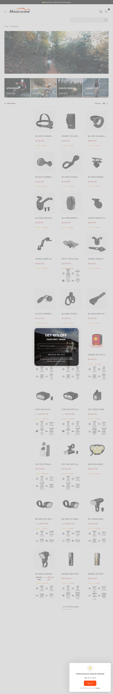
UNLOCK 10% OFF (56, 354)
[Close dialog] (76, 330)
